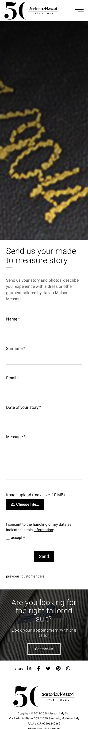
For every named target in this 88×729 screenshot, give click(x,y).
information (43, 530)
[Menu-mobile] (79, 10)
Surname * (15, 349)
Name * (13, 319)
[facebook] (38, 668)
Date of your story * (23, 407)
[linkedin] (29, 668)
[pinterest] (58, 668)
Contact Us (44, 649)
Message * (16, 437)
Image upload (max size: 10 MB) (35, 495)
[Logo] (31, 10)
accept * (18, 538)
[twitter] (48, 668)
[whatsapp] (68, 668)
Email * (12, 378)
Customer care (33, 576)
